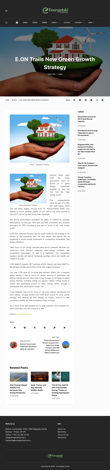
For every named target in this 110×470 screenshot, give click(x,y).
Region (34, 22)
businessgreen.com (24, 314)
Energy (54, 22)
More (90, 22)
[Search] (6, 23)
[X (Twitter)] (80, 100)
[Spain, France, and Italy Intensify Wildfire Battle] (40, 377)
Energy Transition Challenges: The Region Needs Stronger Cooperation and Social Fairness (87, 181)
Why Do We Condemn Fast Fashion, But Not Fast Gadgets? (88, 165)
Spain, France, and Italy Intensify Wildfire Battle (38, 387)
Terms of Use (63, 435)
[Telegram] (97, 100)
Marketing (62, 432)
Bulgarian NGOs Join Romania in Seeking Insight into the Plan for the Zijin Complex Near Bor (86, 149)
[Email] (65, 327)
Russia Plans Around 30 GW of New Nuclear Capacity (87, 119)
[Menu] (6, 11)
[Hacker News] (91, 100)
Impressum (62, 437)
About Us (61, 429)
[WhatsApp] (102, 100)
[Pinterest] (35, 327)
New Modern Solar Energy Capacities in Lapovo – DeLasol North (88, 133)
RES (63, 49)
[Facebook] (74, 100)
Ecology (67, 22)
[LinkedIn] (86, 100)
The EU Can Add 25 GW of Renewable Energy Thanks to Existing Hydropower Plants (61, 390)
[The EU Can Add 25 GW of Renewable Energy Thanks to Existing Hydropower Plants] (61, 377)
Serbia (25, 22)
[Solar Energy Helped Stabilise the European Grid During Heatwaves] (19, 377)
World (44, 22)
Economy (78, 22)
